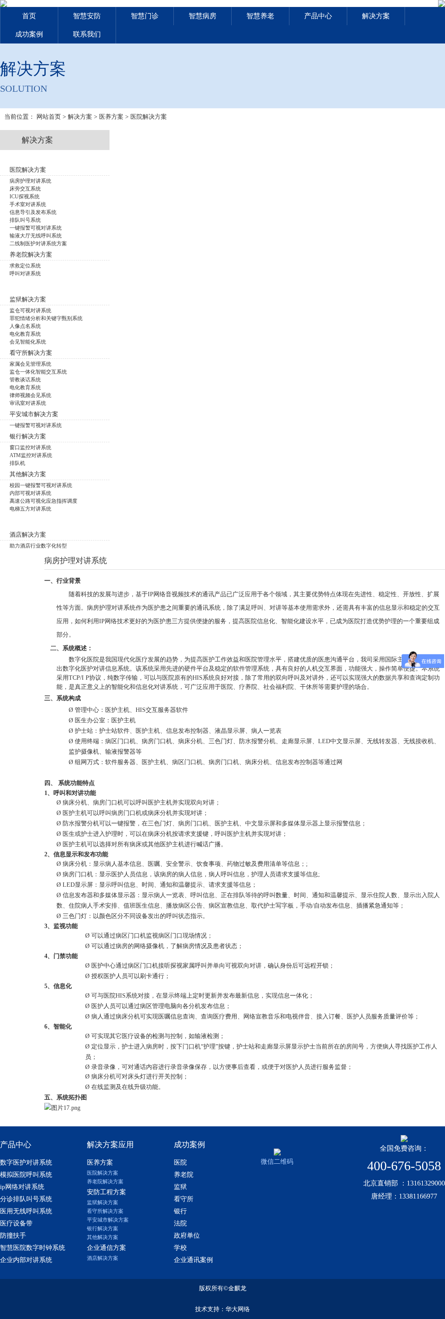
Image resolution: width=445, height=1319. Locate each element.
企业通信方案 (106, 1247)
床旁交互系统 (25, 189)
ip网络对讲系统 (22, 1186)
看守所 (183, 1198)
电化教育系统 (25, 334)
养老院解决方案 (105, 1182)
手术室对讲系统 (28, 204)
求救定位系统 (25, 266)
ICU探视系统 (25, 197)
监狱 (180, 1186)
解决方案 (376, 16)
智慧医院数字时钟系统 (32, 1247)
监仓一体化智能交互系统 (38, 372)
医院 (180, 1162)
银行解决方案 (102, 1229)
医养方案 (111, 117)
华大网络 (238, 1309)
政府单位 (187, 1235)
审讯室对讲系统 (28, 403)
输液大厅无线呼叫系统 (36, 236)
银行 (180, 1211)
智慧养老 (260, 16)
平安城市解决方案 (108, 1220)
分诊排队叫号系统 (26, 1198)
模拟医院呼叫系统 (26, 1174)
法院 (180, 1223)
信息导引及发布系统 (33, 212)
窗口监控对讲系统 (30, 447)
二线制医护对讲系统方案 (38, 243)
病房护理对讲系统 (30, 181)
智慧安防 (87, 16)
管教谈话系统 (25, 380)
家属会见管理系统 (30, 364)
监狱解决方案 (102, 1202)
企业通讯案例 (193, 1259)
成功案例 (29, 34)
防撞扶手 (13, 1235)
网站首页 (49, 117)
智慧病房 (202, 16)
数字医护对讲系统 (26, 1162)
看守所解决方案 (105, 1211)
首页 (29, 16)
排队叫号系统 (25, 220)
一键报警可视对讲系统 (36, 228)
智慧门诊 (145, 16)
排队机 (17, 463)
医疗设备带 (16, 1223)
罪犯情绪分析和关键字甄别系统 (46, 318)
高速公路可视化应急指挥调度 (43, 501)
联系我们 (87, 34)
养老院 (183, 1174)
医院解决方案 (148, 117)
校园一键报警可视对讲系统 (41, 485)
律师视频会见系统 (30, 395)
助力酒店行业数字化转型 (38, 546)
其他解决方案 (102, 1237)
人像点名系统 (25, 326)
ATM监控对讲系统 (31, 455)
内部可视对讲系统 (30, 493)
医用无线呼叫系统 (26, 1211)
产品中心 (318, 16)
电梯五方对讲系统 (30, 509)
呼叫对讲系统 (25, 273)
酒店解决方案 (102, 1258)
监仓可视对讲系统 (30, 310)
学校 (180, 1247)
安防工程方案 (106, 1192)
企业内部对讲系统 (26, 1259)
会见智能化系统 (28, 342)
